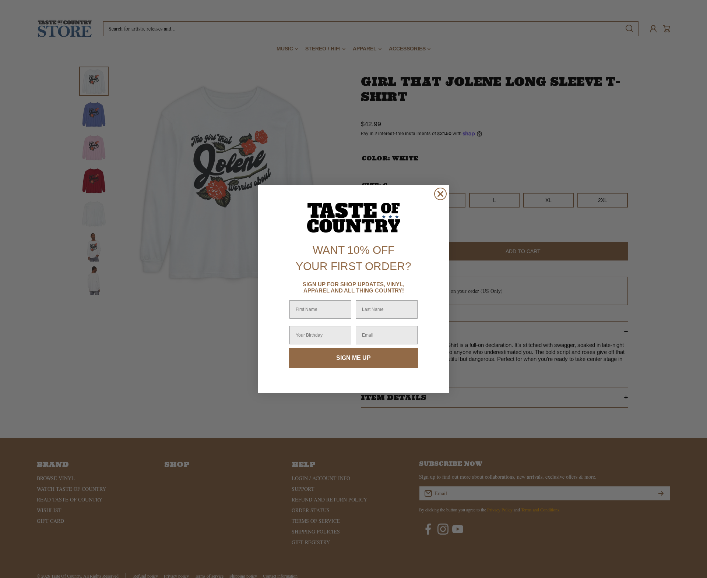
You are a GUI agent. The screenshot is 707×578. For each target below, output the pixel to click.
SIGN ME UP (353, 358)
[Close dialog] (440, 194)
